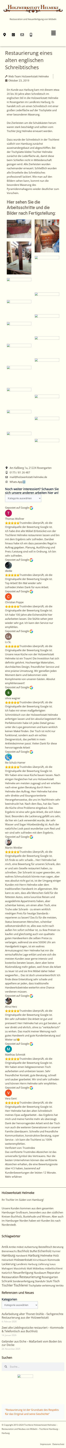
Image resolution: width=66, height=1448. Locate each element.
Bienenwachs (9, 1251)
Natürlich (7, 1272)
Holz (56, 1255)
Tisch (56, 1281)
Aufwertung (31, 1247)
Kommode (54, 1260)
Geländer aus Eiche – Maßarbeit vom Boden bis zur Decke (32, 1343)
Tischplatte (35, 1285)
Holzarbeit (7, 1260)
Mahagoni (7, 1268)
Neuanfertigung (23, 1272)
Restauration (10, 1277)
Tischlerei (21, 1285)
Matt (29, 1268)
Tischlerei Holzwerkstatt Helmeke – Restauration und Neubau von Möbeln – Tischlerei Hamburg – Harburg (30, 1429)
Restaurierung (30, 1277)
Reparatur (53, 1272)
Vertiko (59, 1285)
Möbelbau (38, 1268)
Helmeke (46, 1255)
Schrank (7, 1281)
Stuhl (49, 1281)
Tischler (7, 1285)
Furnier (56, 1251)
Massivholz (20, 1268)
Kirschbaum (40, 1260)
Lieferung (43, 1264)
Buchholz (23, 1251)
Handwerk (21, 1255)
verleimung (48, 1285)
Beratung (58, 1247)
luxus (53, 1264)
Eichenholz (45, 1251)
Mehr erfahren (13, 1176)
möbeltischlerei (54, 1268)
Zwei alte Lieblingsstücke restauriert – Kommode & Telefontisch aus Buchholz (33, 1329)
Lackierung (9, 1264)
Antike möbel (16, 1247)
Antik (5, 1247)
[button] (53, 33)
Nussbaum (40, 1272)
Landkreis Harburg (26, 1264)
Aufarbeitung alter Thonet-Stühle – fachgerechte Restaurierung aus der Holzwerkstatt (32, 1315)
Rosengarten (50, 1277)
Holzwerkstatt (23, 1260)
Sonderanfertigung (23, 1281)
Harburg (34, 1255)
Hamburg (8, 1255)
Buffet (33, 1251)
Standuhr (40, 1281)
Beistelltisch (45, 1247)
